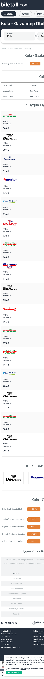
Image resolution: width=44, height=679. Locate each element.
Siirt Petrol (34, 91)
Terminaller (5, 644)
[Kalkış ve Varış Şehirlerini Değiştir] (36, 36)
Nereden (10, 34)
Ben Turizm (34, 97)
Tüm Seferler (5, 636)
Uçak (26, 14)
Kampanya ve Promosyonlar (11, 647)
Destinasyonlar (6, 639)
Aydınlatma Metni (11, 664)
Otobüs (9, 14)
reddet (28, 662)
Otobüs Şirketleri (7, 642)
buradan (23, 669)
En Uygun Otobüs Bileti (9, 634)
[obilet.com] (14, 7)
